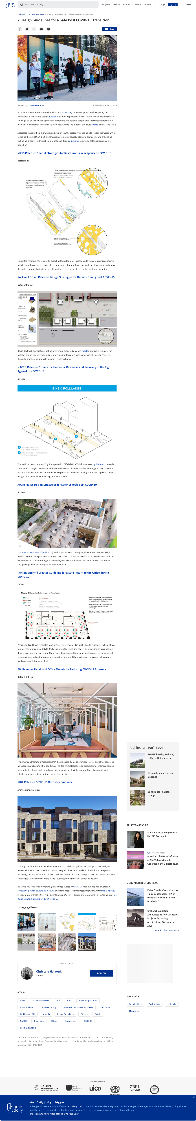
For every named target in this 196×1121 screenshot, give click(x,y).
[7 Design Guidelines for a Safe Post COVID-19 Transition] (26, 922)
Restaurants (106, 1007)
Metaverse (134, 1011)
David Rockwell (27, 1007)
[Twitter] (27, 29)
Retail (97, 1014)
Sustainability (135, 1004)
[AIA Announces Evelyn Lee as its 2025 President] (135, 839)
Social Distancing (28, 1027)
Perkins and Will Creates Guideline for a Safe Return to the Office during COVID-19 (63, 575)
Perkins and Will (27, 1014)
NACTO (23, 1021)
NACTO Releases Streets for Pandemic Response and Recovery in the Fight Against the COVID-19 (65, 369)
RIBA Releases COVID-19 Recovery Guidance (45, 782)
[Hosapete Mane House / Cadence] (137, 779)
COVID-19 (66, 112)
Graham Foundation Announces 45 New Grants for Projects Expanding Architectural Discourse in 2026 (162, 918)
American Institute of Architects (37, 552)
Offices (54, 1021)
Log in (163, 4)
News (138, 4)
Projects (106, 4)
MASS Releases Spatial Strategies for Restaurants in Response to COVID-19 (64, 153)
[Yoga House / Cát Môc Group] (137, 798)
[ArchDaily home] (10, 4)
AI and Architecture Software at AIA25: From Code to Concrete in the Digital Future (162, 860)
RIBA (69, 1000)
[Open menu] (188, 4)
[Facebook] (20, 29)
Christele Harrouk (49, 971)
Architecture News (41, 1000)
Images (147, 4)
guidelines (54, 116)
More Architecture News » (166, 930)
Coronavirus (70, 1021)
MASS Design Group (88, 1000)
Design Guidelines (65, 1014)
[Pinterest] (48, 29)
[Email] (41, 29)
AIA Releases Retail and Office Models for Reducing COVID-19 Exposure (62, 669)
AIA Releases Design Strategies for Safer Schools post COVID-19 (57, 485)
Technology (154, 1004)
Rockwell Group (49, 1007)
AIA (58, 1000)
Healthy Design (108, 890)
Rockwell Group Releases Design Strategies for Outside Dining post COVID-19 (66, 277)
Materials (171, 1004)
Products (128, 4)
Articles (117, 4)
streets (95, 124)
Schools (46, 1014)
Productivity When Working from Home (36, 890)
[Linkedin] (34, 29)
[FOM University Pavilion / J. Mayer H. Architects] (137, 760)
